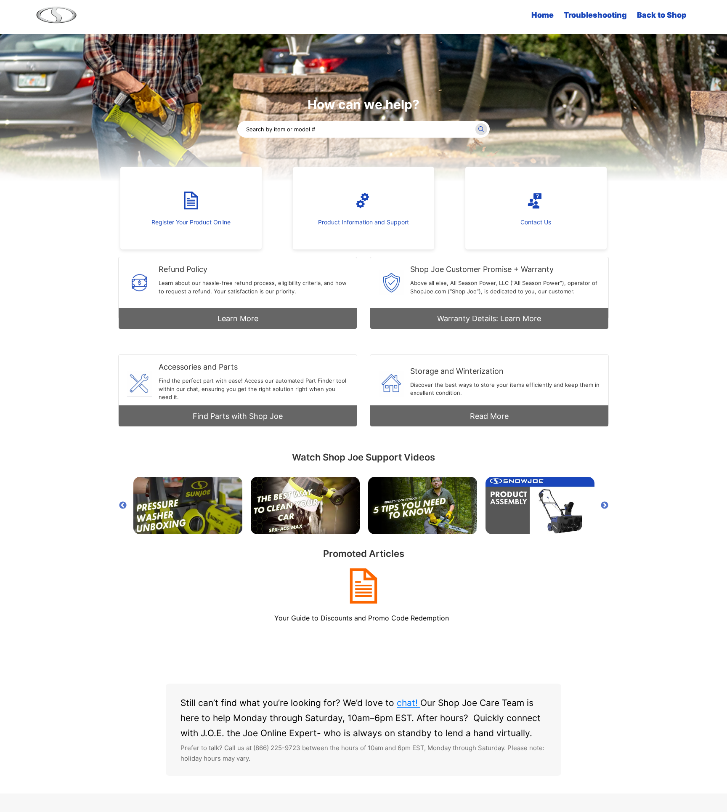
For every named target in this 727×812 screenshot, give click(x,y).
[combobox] (363, 129)
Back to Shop (662, 15)
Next (604, 505)
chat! (408, 703)
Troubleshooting (595, 15)
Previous (123, 505)
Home (542, 15)
